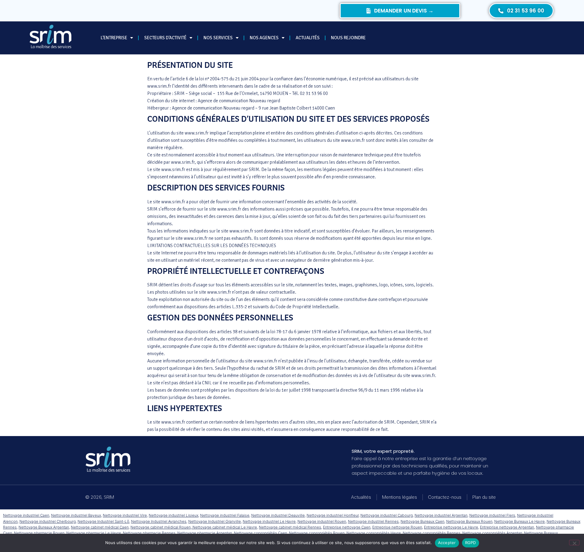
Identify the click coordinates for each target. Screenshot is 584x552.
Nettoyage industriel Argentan (441, 515)
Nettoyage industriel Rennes (373, 521)
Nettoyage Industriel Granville (214, 521)
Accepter (447, 542)
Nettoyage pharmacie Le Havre (93, 533)
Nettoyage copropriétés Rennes (432, 533)
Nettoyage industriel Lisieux (173, 515)
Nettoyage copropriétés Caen (260, 533)
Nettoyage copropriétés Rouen (317, 533)
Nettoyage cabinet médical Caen (100, 527)
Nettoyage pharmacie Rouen (39, 533)
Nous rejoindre (348, 37)
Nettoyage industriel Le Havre (269, 521)
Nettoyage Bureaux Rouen (469, 521)
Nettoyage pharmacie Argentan (204, 533)
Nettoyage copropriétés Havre (373, 533)
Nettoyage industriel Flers (492, 515)
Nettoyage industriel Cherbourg (47, 521)
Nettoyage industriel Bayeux (76, 515)
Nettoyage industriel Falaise (224, 515)
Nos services (218, 37)
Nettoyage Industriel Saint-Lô (103, 521)
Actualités (308, 37)
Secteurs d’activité (165, 37)
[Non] (574, 542)
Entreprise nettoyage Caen (346, 527)
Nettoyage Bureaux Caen (422, 521)
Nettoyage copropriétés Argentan (492, 533)
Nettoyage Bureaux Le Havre (519, 521)
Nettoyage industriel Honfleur (333, 515)
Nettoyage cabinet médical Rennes (290, 527)
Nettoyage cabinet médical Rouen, (161, 527)
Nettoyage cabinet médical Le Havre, (225, 527)
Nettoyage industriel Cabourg (386, 515)
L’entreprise (114, 37)
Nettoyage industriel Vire (125, 515)
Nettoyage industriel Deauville (278, 515)
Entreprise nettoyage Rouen (397, 527)
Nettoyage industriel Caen (26, 515)
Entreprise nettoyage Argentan (507, 527)
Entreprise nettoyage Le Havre (451, 527)
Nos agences (264, 37)
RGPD (470, 542)
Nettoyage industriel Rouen (321, 521)
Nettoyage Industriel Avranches (158, 521)
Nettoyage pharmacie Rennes (149, 533)
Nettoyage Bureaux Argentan (44, 527)
